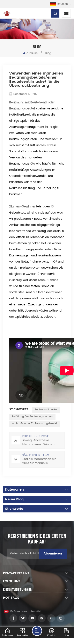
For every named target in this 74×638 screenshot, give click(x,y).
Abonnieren (53, 553)
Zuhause (32, 53)
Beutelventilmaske (46, 410)
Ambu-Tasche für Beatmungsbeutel (34, 423)
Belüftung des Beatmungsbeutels (32, 417)
